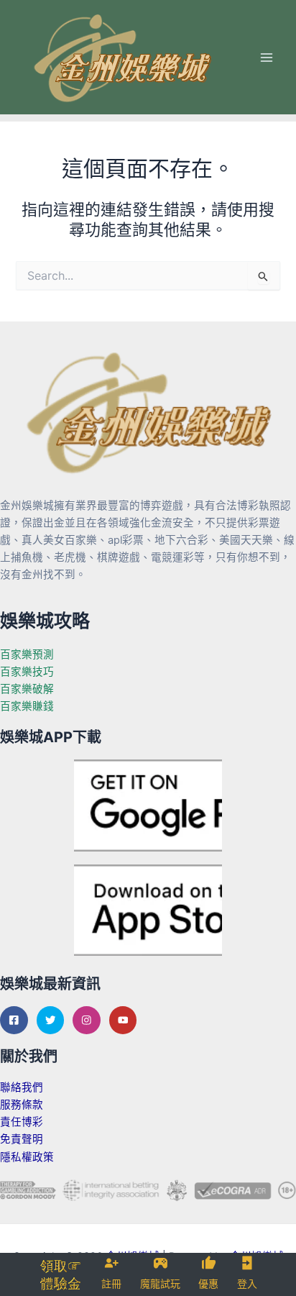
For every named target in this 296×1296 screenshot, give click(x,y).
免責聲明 (21, 1139)
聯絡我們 (21, 1087)
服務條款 (21, 1104)
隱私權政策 (27, 1157)
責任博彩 (21, 1121)
